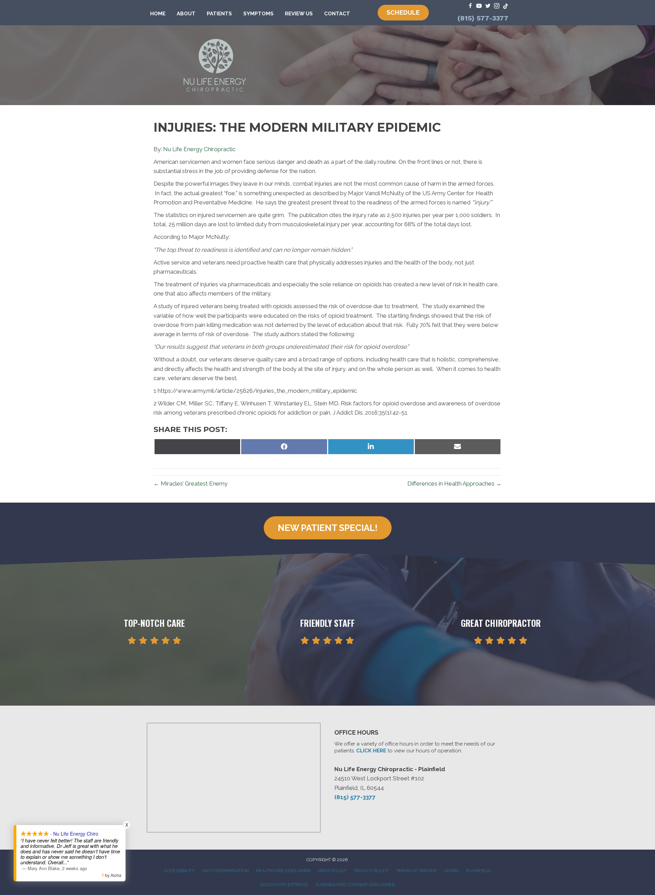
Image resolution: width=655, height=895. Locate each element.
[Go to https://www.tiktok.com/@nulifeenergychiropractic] (505, 6)
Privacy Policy (371, 870)
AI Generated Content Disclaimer (355, 884)
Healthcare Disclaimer (283, 870)
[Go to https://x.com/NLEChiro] (488, 6)
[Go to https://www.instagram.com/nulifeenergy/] (496, 6)
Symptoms (258, 14)
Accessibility (179, 870)
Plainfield (478, 870)
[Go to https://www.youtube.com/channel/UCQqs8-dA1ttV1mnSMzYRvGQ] (479, 6)
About (186, 14)
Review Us (299, 14)
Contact (337, 14)
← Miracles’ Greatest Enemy (191, 483)
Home (157, 14)
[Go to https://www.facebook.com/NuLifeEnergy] (470, 6)
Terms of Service (416, 870)
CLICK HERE (371, 751)
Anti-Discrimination (225, 870)
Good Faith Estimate (284, 884)
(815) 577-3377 (482, 18)
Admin (451, 870)
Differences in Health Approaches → (454, 483)
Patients (219, 14)
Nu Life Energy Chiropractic (199, 149)
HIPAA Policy (332, 870)
